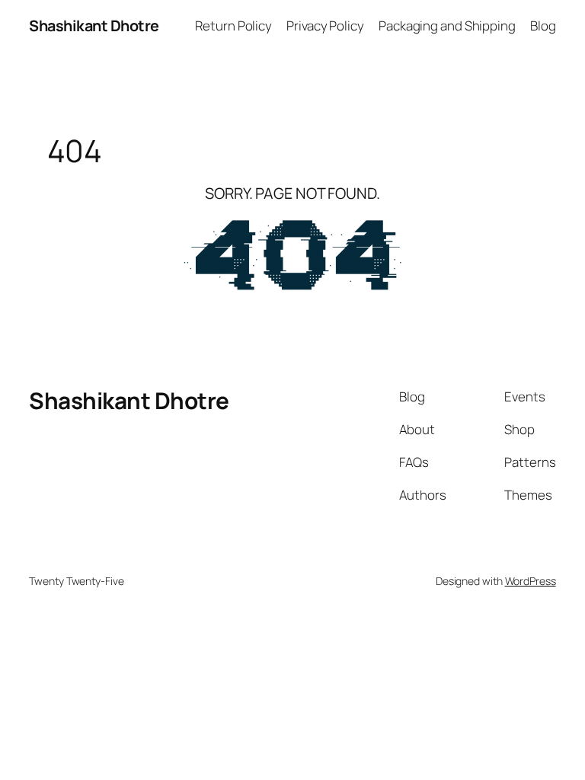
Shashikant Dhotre (94, 25)
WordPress (530, 581)
